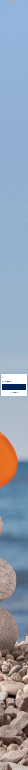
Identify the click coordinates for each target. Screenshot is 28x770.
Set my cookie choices (14, 392)
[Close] (25, 376)
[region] (14, 385)
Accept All (14, 388)
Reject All (14, 385)
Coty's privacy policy (7, 381)
